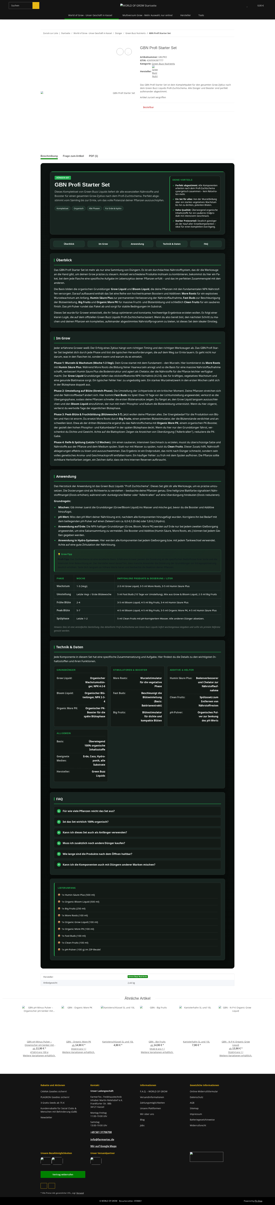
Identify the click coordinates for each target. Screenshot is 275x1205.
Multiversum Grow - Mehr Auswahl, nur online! (148, 15)
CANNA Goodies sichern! (54, 1091)
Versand (80, 1193)
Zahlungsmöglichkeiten (152, 1102)
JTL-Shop (258, 1201)
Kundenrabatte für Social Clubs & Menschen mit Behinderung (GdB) (59, 1110)
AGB (192, 1102)
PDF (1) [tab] (93, 156)
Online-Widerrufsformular (204, 1091)
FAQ (206, 243)
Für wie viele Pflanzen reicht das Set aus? (89, 811)
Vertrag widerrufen (63, 1174)
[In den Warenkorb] (43, 44)
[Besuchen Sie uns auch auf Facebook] (44, 1186)
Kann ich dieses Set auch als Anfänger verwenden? (95, 832)
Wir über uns (147, 1114)
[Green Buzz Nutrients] (155, 71)
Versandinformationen (152, 1097)
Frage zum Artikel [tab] (73, 156)
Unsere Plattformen (150, 1108)
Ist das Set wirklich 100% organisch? (86, 821)
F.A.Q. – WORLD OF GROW (153, 1091)
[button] (240, 5)
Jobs (142, 1125)
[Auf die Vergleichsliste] (119, 51)
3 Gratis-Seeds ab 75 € (52, 1102)
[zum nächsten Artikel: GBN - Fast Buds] (231, 33)
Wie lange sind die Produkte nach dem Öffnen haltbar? (97, 854)
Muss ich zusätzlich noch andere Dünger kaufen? (94, 843)
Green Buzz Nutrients (163, 63)
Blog (142, 1119)
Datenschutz (196, 1097)
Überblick (69, 243)
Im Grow (103, 243)
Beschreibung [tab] (49, 156)
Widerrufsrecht (198, 1125)
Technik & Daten (172, 243)
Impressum (196, 1114)
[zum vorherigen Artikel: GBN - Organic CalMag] (224, 33)
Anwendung (137, 243)
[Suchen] (35, 5)
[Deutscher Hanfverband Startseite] (206, 1156)
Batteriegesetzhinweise (202, 1119)
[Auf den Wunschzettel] (128, 51)
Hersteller (185, 15)
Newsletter (46, 1117)
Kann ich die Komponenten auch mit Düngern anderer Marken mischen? (109, 864)
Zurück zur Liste (50, 33)
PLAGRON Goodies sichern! (55, 1097)
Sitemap (194, 1108)
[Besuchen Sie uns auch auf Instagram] (51, 1186)
